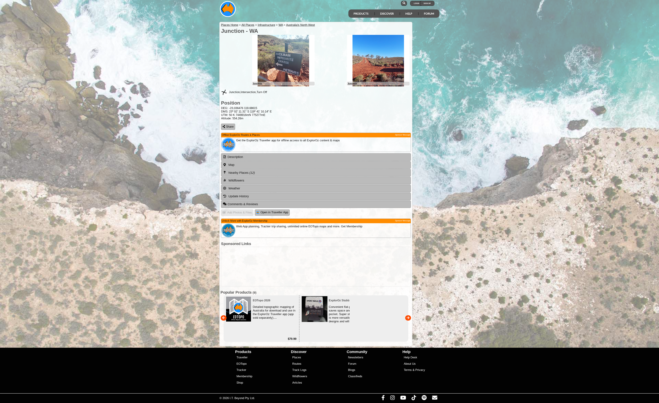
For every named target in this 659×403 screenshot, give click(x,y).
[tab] (316, 157)
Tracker (241, 370)
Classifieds (355, 376)
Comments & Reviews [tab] (243, 204)
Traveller (242, 357)
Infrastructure (266, 25)
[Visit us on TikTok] (413, 398)
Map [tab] (231, 165)
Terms (408, 370)
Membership (244, 376)
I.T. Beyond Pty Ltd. (242, 398)
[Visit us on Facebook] (383, 398)
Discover (387, 13)
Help (408, 13)
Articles (297, 382)
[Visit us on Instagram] (392, 398)
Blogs (351, 370)
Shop (239, 382)
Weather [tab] (234, 188)
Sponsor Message (402, 135)
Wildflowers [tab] (236, 180)
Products (361, 13)
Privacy (420, 370)
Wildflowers (299, 376)
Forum (429, 13)
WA (281, 25)
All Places (247, 25)
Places (296, 357)
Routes (296, 363)
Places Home (229, 25)
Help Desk (410, 357)
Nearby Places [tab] (241, 172)
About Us (410, 363)
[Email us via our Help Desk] (434, 398)
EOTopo (241, 363)
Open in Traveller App (274, 212)
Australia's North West (300, 25)
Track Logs (299, 370)
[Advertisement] (316, 266)
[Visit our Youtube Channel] (403, 398)
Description (235, 157)
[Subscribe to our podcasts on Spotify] (424, 398)
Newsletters (355, 357)
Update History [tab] (238, 196)
